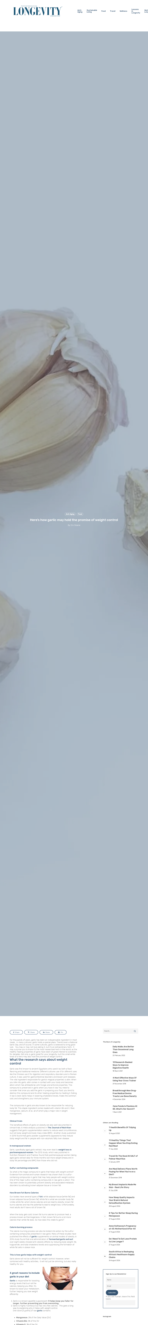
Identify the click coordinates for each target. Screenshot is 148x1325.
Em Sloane (75, 525)
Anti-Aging (70, 514)
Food (80, 514)
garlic (39, 1310)
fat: (41, 1196)
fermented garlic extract (61, 1239)
